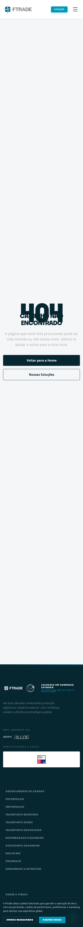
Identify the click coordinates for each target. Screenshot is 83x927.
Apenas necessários (19, 920)
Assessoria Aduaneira (23, 845)
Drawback (14, 861)
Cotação (59, 9)
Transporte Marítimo (22, 814)
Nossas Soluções (41, 374)
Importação (15, 806)
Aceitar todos (52, 920)
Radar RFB (13, 853)
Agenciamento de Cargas (25, 791)
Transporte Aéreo (19, 822)
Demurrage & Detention (23, 868)
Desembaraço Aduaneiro (25, 837)
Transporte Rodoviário (24, 830)
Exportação (15, 799)
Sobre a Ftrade (17, 894)
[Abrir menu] (75, 9)
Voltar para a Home (42, 360)
